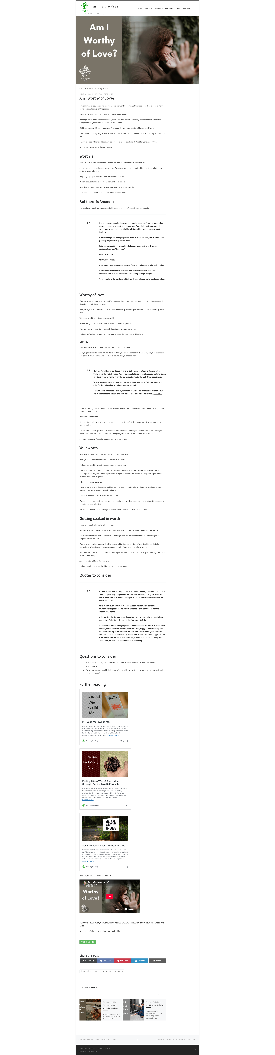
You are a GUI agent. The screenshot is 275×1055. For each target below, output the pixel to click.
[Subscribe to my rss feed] (195, 1049)
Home (81, 89)
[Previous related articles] (158, 993)
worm (128, 473)
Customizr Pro (92, 1051)
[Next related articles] (163, 993)
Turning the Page (91, 1048)
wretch (139, 473)
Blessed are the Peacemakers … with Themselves (110, 1005)
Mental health (89, 89)
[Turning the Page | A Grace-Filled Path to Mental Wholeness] (84, 6)
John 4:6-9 (158, 393)
